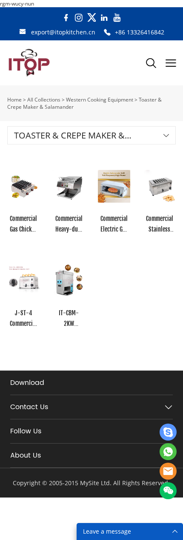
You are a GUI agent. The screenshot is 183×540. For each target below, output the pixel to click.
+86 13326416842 (139, 32)
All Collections (43, 99)
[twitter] (91, 17)
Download (27, 382)
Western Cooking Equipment (99, 99)
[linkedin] (104, 17)
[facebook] (66, 17)
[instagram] (78, 17)
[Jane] (168, 432)
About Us (25, 455)
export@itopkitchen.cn (63, 32)
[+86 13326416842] (107, 32)
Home (14, 99)
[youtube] (117, 17)
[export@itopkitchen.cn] (22, 32)
